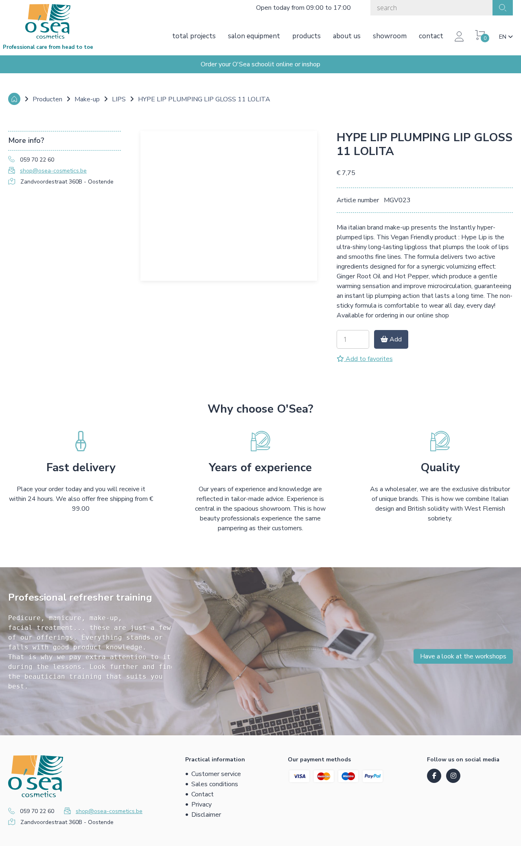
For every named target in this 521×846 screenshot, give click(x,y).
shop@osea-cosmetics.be (53, 171)
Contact (431, 36)
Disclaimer (206, 814)
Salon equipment (254, 36)
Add (395, 339)
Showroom (390, 36)
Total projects (194, 36)
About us (347, 36)
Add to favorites (368, 358)
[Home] (14, 99)
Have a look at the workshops (463, 656)
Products (306, 36)
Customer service (216, 773)
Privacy (201, 804)
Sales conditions (214, 784)
